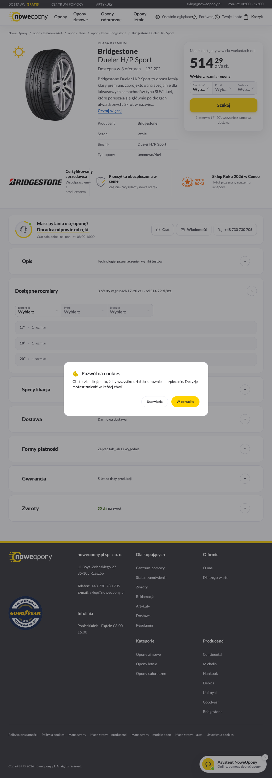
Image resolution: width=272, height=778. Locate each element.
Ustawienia (155, 401)
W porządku (185, 401)
